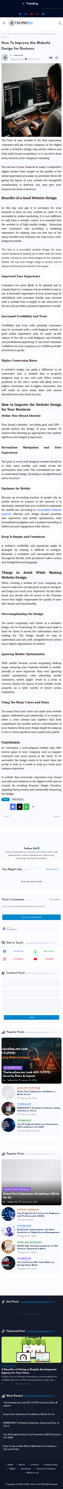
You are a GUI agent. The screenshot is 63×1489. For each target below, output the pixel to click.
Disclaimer (26, 1469)
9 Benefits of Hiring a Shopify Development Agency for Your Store (29, 1371)
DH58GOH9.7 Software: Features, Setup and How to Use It (38, 1109)
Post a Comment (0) (31, 917)
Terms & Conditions (46, 1469)
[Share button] (33, 807)
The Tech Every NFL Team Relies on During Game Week (35, 1263)
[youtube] (31, 14)
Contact (35, 1465)
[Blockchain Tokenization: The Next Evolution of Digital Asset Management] (8, 1230)
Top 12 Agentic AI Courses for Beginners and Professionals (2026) (38, 1214)
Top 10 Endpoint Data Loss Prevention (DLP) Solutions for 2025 (37, 1125)
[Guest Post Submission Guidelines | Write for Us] (8, 1092)
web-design (14, 34)
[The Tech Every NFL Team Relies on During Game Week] (8, 1263)
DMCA (12, 1469)
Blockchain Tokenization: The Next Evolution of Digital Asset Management (38, 1231)
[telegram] (43, 14)
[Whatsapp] (26, 807)
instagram (18, 959)
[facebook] (20, 14)
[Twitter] (20, 807)
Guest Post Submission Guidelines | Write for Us (36, 1093)
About (22, 1465)
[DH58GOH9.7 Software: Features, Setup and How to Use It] (8, 1109)
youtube (49, 959)
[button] (60, 23)
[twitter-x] (26, 14)
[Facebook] (13, 807)
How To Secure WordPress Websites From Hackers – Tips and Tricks (30, 1448)
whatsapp (49, 951)
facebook (18, 951)
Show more (51, 869)
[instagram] (37, 14)
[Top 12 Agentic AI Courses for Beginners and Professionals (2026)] (8, 1214)
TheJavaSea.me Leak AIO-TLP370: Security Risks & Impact (30, 1404)
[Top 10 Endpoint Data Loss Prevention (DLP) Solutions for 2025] (8, 1125)
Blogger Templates (22, 1477)
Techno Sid (30, 848)
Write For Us (33, 1473)
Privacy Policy (51, 1465)
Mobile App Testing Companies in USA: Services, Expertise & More (37, 1247)
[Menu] (4, 23)
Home (4, 34)
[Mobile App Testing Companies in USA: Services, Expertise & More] (8, 1247)
